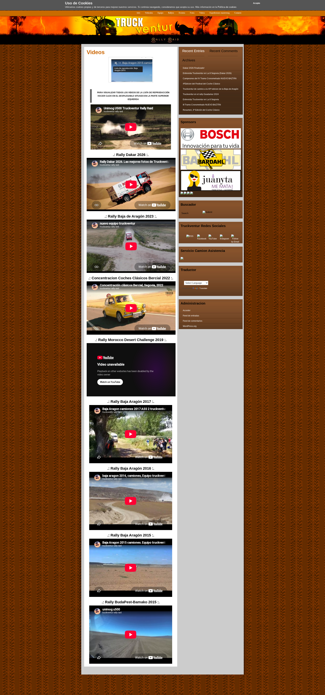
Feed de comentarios (192, 321)
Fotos (192, 13)
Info (138, 13)
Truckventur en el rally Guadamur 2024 (201, 94)
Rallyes (171, 13)
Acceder (186, 310)
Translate (203, 288)
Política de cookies (227, 7)
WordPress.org (190, 326)
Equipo (160, 13)
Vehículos (149, 13)
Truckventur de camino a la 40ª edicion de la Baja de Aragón (210, 89)
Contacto (237, 13)
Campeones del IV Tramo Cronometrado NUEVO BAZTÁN (209, 78)
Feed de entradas (191, 316)
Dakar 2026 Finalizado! (193, 68)
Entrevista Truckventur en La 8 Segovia (201, 99)
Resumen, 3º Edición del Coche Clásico (201, 110)
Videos (202, 13)
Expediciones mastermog (220, 13)
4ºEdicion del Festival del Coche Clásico (201, 84)
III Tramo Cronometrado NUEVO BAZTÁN (202, 105)
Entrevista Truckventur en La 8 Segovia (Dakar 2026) (207, 73)
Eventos (182, 13)
